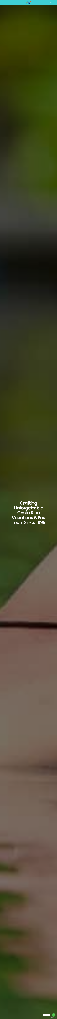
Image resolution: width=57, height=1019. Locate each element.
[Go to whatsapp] (53, 1015)
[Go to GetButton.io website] (53, 1017)
